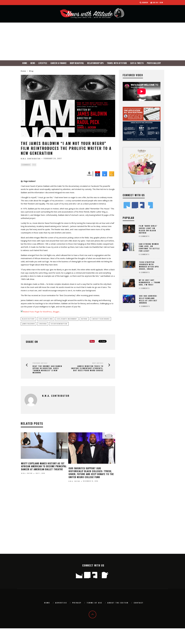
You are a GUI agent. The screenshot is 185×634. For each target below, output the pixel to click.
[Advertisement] (92, 41)
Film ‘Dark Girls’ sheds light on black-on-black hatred (92, 470)
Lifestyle (42, 63)
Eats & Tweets (137, 63)
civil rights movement (67, 319)
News (32, 63)
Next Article (97, 363)
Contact (138, 603)
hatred (84, 319)
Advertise (61, 603)
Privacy (76, 603)
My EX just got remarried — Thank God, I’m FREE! (149, 282)
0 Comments (26, 164)
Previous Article (40, 363)
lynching (43, 324)
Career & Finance (58, 63)
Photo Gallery (154, 63)
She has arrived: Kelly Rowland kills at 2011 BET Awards (148, 299)
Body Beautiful (77, 63)
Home (24, 63)
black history (28, 319)
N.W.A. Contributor (31, 158)
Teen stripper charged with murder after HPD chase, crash (149, 265)
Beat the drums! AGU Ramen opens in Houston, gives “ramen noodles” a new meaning (47, 369)
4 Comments (144, 288)
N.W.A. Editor (74, 475)
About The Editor (117, 603)
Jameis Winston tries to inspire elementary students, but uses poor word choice (87, 368)
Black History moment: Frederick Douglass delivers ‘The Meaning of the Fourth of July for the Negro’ (43, 471)
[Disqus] (68, 521)
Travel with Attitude (117, 63)
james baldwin (28, 324)
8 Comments (144, 236)
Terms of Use (94, 603)
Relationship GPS (95, 63)
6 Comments (144, 254)
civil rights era (46, 319)
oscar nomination (59, 324)
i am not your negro (100, 319)
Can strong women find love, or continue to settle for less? (149, 247)
